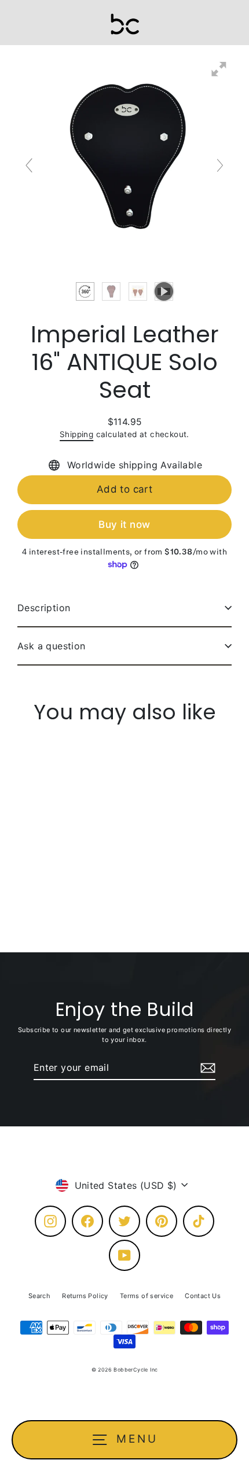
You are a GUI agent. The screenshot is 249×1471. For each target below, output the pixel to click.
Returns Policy (85, 1296)
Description (43, 607)
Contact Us (203, 1296)
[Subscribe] (206, 1068)
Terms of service (146, 1296)
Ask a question (51, 646)
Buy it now (124, 524)
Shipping (76, 434)
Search (39, 1296)
